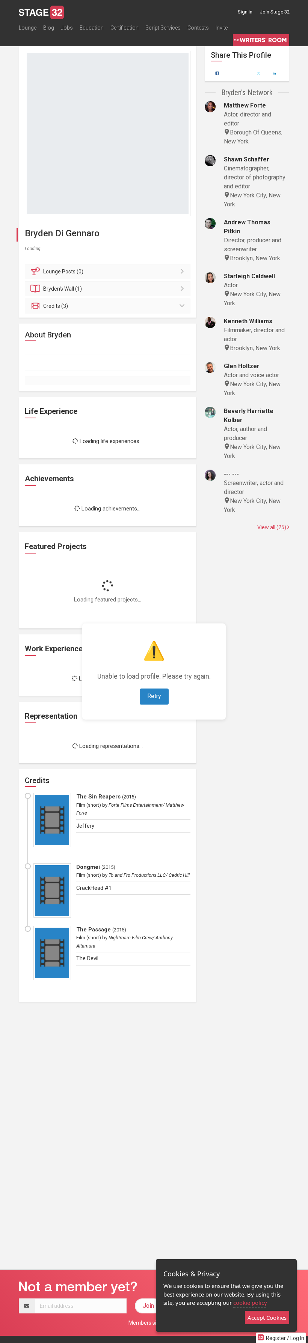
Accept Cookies (267, 1317)
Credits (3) (55, 306)
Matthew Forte (245, 105)
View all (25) (272, 527)
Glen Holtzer (242, 366)
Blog (48, 28)
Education (92, 28)
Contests (198, 28)
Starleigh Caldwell (249, 276)
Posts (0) (63, 272)
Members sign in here (154, 1323)
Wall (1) (62, 289)
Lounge (27, 28)
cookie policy (250, 1302)
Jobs (67, 28)
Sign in (245, 12)
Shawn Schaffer (246, 159)
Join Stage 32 (275, 12)
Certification (124, 28)
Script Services (163, 28)
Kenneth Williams (248, 321)
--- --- (231, 474)
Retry (154, 696)
